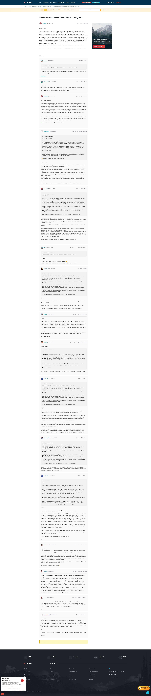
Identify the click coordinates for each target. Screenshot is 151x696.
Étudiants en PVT (72, 679)
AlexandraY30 (46, 614)
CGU (50, 668)
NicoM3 (45, 314)
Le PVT (40, 2)
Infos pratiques (53, 2)
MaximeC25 (46, 81)
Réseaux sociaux (53, 679)
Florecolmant (46, 131)
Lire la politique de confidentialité (7, 686)
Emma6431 (46, 544)
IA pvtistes (91, 679)
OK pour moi (21, 690)
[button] (2, 694)
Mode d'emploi (52, 671)
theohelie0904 (47, 437)
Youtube (28, 679)
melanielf (44, 23)
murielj (45, 342)
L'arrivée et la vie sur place (47, 6)
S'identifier (118, 2)
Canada (39, 6)
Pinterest (28, 674)
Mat (44, 247)
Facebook (28, 668)
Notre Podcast (92, 676)
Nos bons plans (96, 2)
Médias (70, 674)
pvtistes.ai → (106, 9)
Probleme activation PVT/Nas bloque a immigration (61, 17)
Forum (67, 2)
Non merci (5, 690)
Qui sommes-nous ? (73, 671)
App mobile (71, 676)
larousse (45, 60)
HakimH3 (45, 268)
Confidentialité (72, 668)
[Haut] (147, 692)
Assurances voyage (86, 2)
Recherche (73, 2)
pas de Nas (43, 76)
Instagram (28, 671)
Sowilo (45, 571)
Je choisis (13, 690)
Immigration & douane (57, 6)
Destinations (45, 2)
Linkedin (28, 676)
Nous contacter (92, 668)
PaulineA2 (46, 378)
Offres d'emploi (61, 2)
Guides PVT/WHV (53, 676)
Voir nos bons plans (98, 46)
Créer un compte (110, 2)
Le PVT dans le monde (93, 671)
